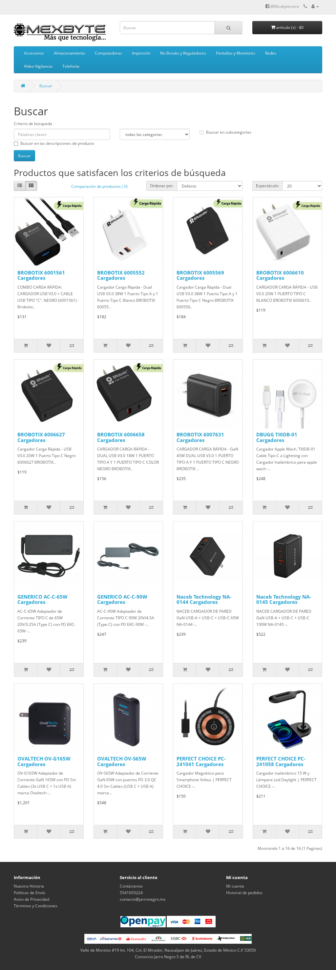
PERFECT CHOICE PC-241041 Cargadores (201, 761)
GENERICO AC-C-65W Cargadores (42, 599)
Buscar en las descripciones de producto (57, 143)
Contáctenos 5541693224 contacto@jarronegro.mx (142, 892)
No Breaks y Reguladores (183, 53)
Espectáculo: (267, 185)
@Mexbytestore (284, 6)
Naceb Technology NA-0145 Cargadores (283, 599)
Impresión (141, 53)
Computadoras (108, 53)
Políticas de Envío (29, 892)
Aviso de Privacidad (31, 899)
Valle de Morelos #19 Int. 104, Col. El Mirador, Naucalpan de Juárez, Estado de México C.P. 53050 (168, 950)
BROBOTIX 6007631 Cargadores (200, 437)
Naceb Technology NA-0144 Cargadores (204, 599)
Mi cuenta (235, 886)
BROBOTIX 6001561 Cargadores (41, 275)
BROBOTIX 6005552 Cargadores (121, 275)
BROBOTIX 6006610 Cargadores (280, 275)
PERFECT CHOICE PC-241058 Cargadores (280, 761)
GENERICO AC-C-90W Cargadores (122, 599)
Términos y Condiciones (35, 906)
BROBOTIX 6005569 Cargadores (200, 275)
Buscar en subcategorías (228, 132)
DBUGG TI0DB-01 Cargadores (276, 437)
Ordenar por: (162, 185)
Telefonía (70, 66)
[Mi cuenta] (315, 6)
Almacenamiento (69, 53)
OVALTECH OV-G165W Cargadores (44, 761)
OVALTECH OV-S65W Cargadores (121, 761)
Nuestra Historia (29, 886)
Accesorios (34, 53)
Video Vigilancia (38, 66)
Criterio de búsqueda (33, 123)
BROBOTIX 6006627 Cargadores (41, 437)
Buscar (45, 86)
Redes (270, 53)
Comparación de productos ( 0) (99, 186)
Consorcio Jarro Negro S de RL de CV (168, 956)
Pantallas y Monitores (235, 53)
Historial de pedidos (244, 892)
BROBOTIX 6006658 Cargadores (121, 437)
